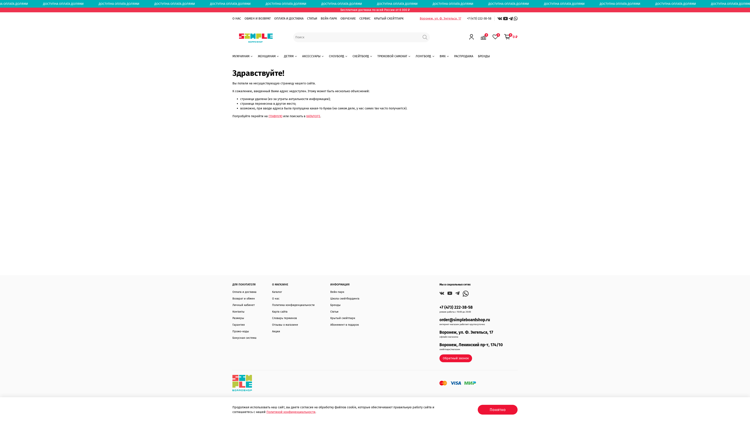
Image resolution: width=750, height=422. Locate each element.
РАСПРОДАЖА (463, 56)
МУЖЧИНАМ (240, 56)
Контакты (238, 311)
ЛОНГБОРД (423, 56)
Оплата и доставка (244, 292)
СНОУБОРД (336, 56)
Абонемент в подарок (344, 324)
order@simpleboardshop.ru (464, 319)
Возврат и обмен (243, 298)
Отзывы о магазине (285, 324)
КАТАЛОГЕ (313, 116)
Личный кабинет (243, 305)
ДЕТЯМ (289, 56)
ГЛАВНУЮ (275, 116)
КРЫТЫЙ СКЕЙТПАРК (389, 18)
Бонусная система (244, 338)
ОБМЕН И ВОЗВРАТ (258, 18)
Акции (276, 331)
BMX (443, 56)
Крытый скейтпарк (342, 318)
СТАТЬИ (312, 18)
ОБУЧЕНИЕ (348, 18)
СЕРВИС (365, 18)
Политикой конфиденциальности (290, 412)
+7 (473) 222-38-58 (479, 18)
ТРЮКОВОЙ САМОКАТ (392, 56)
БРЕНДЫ (484, 56)
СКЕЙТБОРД (361, 56)
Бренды (335, 305)
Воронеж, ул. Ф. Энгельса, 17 (440, 18)
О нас (275, 298)
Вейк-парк (337, 292)
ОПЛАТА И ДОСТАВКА (289, 18)
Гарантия (238, 324)
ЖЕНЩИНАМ (267, 56)
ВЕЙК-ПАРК (329, 18)
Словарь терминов (284, 318)
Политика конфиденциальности (293, 305)
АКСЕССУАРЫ (311, 56)
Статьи (334, 311)
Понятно (498, 409)
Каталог (277, 292)
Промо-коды (240, 331)
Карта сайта (280, 311)
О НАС (236, 18)
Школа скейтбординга (344, 298)
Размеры (238, 318)
